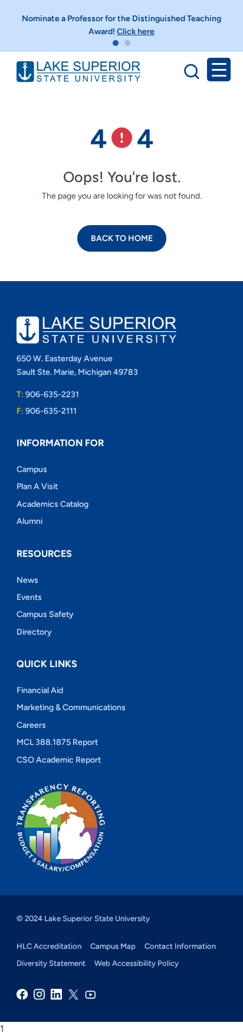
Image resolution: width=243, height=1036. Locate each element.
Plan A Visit (37, 486)
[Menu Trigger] (219, 69)
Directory (34, 632)
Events (29, 597)
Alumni (29, 521)
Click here (136, 32)
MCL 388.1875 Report (57, 742)
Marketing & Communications (71, 707)
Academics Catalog (52, 504)
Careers (31, 725)
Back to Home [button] (122, 238)
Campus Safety (45, 614)
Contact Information (180, 946)
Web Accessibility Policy (136, 963)
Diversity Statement (51, 963)
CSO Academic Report (59, 760)
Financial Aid (40, 690)
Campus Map (113, 946)
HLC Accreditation (49, 946)
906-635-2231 (48, 395)
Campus (32, 469)
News (27, 580)
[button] (116, 43)
